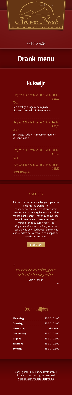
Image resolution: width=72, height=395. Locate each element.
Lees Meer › (36, 244)
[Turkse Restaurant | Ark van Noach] (36, 16)
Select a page (36, 43)
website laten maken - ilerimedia (36, 379)
